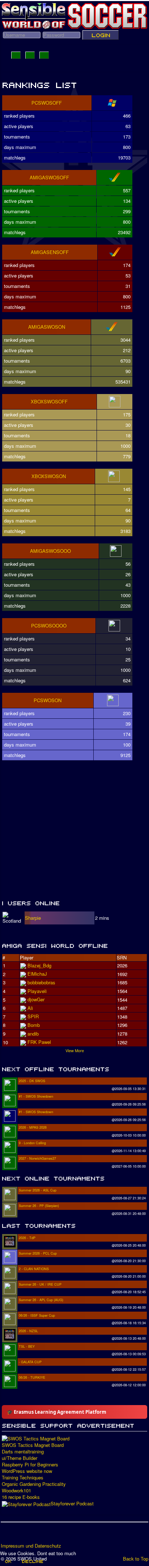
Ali (30, 1008)
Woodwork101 (16, 1490)
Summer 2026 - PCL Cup (38, 1253)
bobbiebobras (41, 982)
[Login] (100, 35)
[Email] (48, 1535)
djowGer (35, 999)
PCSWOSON (47, 700)
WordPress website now (27, 1471)
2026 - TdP (27, 1237)
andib (33, 1033)
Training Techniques (22, 1477)
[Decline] (32, 1561)
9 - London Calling (32, 1143)
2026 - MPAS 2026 (33, 1127)
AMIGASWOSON (46, 326)
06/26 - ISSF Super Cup (37, 1315)
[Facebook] (7, 1535)
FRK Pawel (39, 1041)
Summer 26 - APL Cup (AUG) (41, 1300)
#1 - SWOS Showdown (36, 1096)
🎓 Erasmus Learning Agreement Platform (56, 1412)
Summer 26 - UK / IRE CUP (40, 1284)
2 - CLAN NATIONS (34, 1269)
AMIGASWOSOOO (50, 550)
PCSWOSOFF (46, 102)
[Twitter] (20, 1535)
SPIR (33, 1016)
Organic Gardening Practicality (34, 1484)
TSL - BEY (27, 1346)
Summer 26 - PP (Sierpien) (39, 1205)
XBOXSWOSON (48, 476)
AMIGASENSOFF (50, 252)
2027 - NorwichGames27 (37, 1158)
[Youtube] (34, 1535)
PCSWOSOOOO (49, 625)
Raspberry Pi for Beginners (30, 1464)
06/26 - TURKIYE (32, 1377)
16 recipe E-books (21, 1497)
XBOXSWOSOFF (49, 401)
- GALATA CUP (30, 1362)
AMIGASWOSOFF (49, 177)
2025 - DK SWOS (32, 1081)
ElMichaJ (37, 973)
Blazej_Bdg (39, 965)
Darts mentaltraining (23, 1451)
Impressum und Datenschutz (31, 1546)
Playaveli (37, 991)
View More (74, 1050)
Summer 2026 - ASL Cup (37, 1190)
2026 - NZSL (28, 1331)
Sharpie (33, 917)
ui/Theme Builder (19, 1458)
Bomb (33, 1025)
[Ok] (8, 1561)
